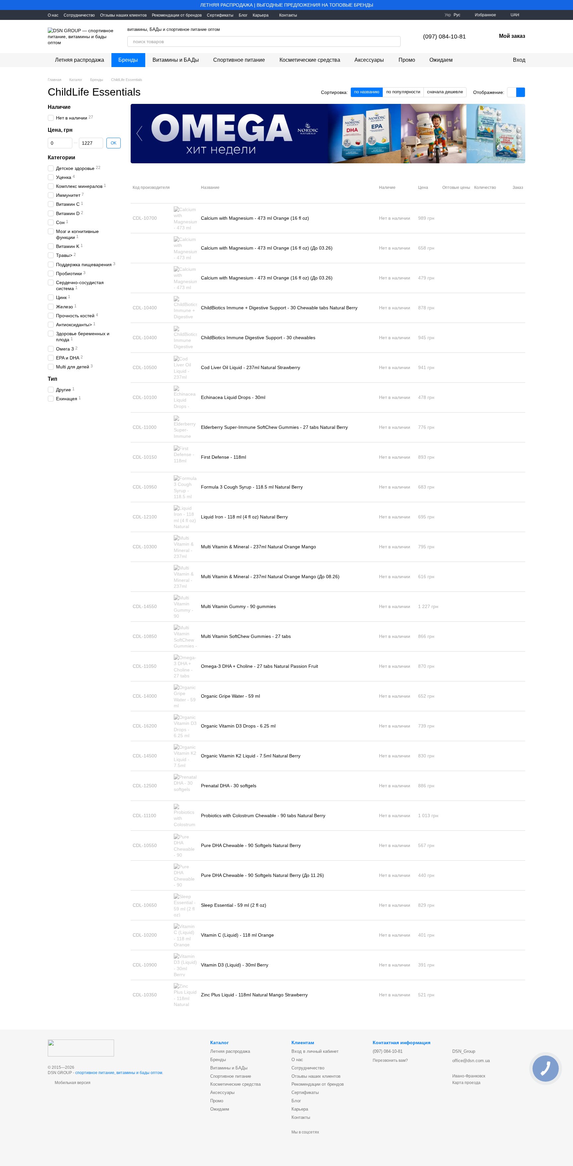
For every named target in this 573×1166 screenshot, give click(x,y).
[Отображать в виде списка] (520, 92)
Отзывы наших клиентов (123, 15)
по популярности (403, 91)
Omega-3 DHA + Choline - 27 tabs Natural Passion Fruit (259, 666)
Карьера (261, 15)
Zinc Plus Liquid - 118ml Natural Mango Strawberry (254, 994)
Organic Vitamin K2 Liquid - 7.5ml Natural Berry (250, 755)
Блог (243, 15)
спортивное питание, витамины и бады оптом (118, 1072)
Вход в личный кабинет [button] (315, 1051)
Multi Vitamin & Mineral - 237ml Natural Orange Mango (258, 546)
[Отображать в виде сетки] (511, 92)
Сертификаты (220, 15)
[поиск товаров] (395, 41)
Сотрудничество (79, 15)
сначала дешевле (445, 91)
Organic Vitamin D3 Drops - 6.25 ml (238, 726)
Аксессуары (369, 60)
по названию (366, 91)
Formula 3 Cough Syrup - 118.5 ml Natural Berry (252, 487)
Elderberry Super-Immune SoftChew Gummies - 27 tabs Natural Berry (274, 427)
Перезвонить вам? (390, 1060)
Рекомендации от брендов (177, 15)
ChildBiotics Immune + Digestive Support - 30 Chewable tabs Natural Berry (279, 307)
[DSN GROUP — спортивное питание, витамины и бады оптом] (81, 1047)
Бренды (128, 60)
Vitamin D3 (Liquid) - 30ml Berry (234, 965)
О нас (53, 15)
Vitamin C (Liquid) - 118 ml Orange (237, 935)
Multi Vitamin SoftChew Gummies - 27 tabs (246, 636)
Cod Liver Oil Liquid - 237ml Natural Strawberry (250, 367)
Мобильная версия (72, 1082)
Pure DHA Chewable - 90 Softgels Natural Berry (251, 845)
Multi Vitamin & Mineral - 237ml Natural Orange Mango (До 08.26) (270, 576)
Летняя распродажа (79, 60)
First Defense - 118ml (223, 457)
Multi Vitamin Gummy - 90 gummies (238, 606)
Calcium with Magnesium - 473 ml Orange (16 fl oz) (255, 218)
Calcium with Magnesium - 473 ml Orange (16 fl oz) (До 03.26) (267, 248)
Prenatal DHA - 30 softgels (228, 785)
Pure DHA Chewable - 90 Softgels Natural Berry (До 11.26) (262, 875)
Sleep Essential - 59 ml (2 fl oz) (233, 905)
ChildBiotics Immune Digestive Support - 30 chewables (258, 337)
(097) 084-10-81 (444, 36)
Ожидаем (441, 60)
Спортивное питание (239, 60)
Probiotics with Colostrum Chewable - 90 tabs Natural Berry (263, 815)
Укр (448, 15)
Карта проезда (466, 1082)
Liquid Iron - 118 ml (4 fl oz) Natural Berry (244, 516)
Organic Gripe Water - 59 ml (230, 696)
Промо (407, 60)
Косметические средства (310, 60)
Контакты (288, 15)
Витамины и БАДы (176, 60)
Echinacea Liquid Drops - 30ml (233, 397)
